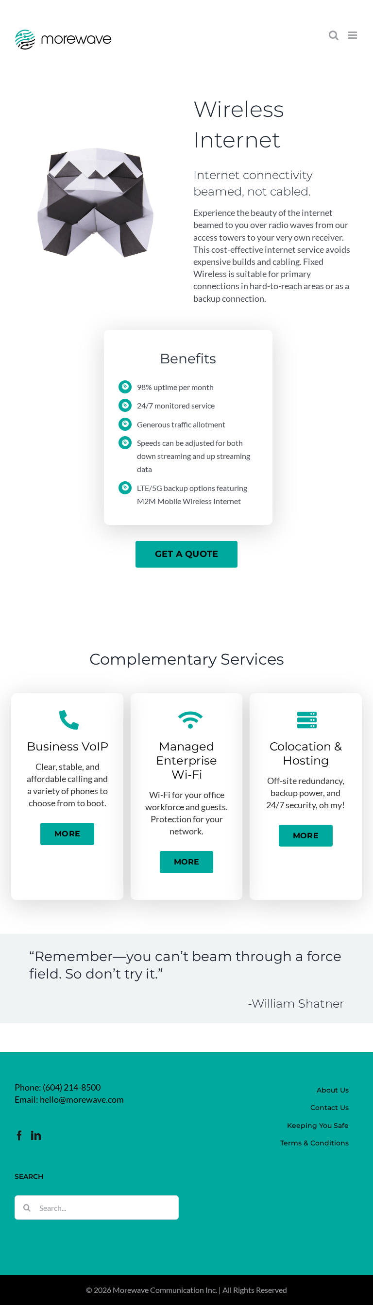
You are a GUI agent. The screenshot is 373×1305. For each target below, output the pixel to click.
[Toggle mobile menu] (353, 35)
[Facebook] (19, 1136)
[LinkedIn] (36, 1136)
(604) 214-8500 (72, 1087)
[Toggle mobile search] (334, 35)
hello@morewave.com (82, 1099)
